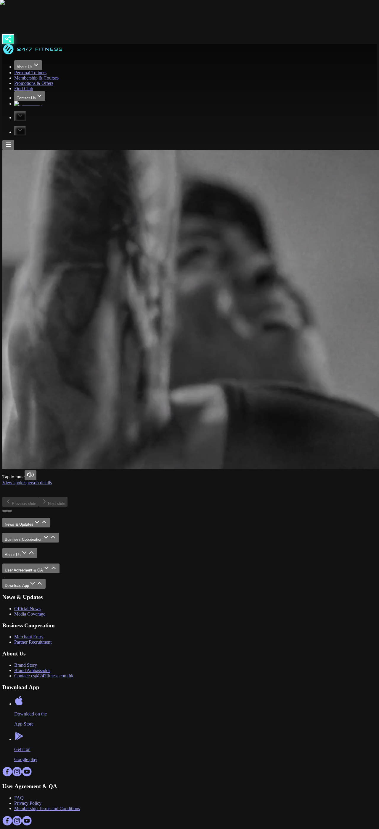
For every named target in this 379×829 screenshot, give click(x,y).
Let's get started (53, 494)
